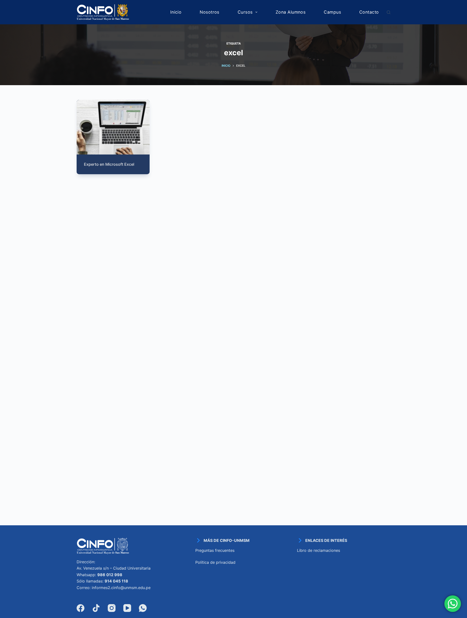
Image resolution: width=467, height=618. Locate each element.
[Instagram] (112, 608)
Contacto (369, 12)
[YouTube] (127, 608)
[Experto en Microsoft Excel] (113, 127)
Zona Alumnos (290, 12)
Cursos (245, 12)
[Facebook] (80, 608)
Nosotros (209, 12)
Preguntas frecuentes (214, 550)
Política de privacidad (215, 562)
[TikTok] (96, 608)
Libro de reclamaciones (318, 550)
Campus (332, 12)
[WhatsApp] (143, 608)
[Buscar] (388, 12)
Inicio (176, 12)
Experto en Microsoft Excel (109, 164)
